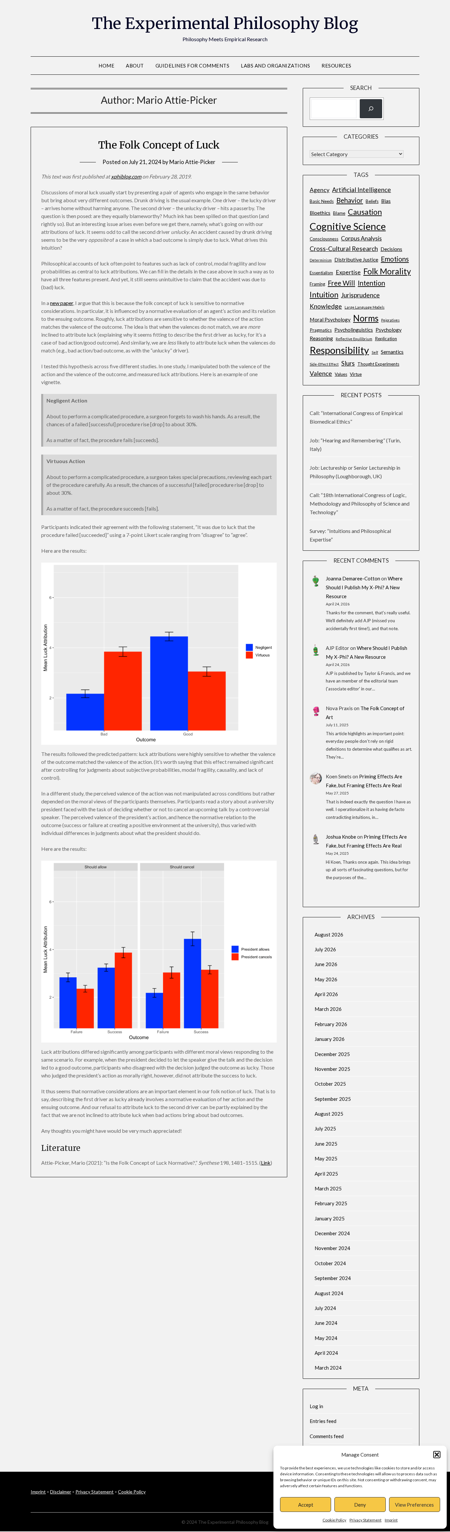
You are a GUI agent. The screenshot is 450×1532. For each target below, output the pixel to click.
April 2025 (326, 1174)
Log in (316, 1406)
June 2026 (326, 964)
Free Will (341, 283)
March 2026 (328, 1009)
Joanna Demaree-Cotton (353, 578)
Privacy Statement (365, 1520)
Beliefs (372, 201)
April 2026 (326, 994)
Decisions (391, 249)
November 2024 (332, 1248)
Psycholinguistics (353, 329)
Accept (305, 1505)
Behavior (349, 200)
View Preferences (414, 1505)
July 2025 (325, 1128)
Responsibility (339, 350)
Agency (319, 189)
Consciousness (324, 238)
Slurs (348, 363)
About (135, 66)
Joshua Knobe (341, 837)
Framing (317, 284)
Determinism (321, 260)
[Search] (371, 108)
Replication (386, 338)
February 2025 (331, 1203)
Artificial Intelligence (361, 189)
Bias (386, 201)
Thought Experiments (378, 364)
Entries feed (323, 1421)
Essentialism (321, 272)
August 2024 (329, 1293)
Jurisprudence (360, 295)
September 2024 (333, 1278)
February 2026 (331, 1024)
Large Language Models (364, 307)
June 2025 (326, 1144)
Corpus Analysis (361, 238)
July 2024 (325, 1308)
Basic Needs (322, 201)
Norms (366, 318)
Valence (321, 373)
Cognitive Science (348, 226)
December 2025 (332, 1054)
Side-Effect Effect (324, 364)
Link (265, 1162)
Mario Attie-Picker (192, 161)
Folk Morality (387, 271)
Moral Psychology (330, 319)
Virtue (356, 374)
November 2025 (332, 1069)
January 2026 (330, 1039)
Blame (339, 213)
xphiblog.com (126, 176)
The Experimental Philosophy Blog (225, 23)
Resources (337, 66)
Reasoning (321, 338)
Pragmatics (321, 330)
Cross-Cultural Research (344, 248)
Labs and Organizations (275, 66)
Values (341, 374)
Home (106, 66)
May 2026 (326, 979)
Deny (360, 1505)
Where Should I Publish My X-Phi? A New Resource (364, 587)
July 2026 (325, 949)
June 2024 (326, 1323)
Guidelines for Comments (192, 66)
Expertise (348, 272)
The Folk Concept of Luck (159, 145)
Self (375, 352)
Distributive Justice (356, 259)
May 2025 (326, 1158)
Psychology (389, 329)
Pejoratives (390, 320)
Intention (371, 283)
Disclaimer (60, 1491)
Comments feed (327, 1436)
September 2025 (333, 1099)
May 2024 (326, 1338)
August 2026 (329, 934)
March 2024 (328, 1368)
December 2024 (332, 1233)
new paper (61, 303)
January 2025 (330, 1218)
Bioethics (320, 212)
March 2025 (328, 1188)
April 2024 (326, 1353)
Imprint (391, 1520)
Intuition (324, 294)
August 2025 (329, 1114)
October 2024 (330, 1263)
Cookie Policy (334, 1520)
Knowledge (326, 306)
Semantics (392, 351)
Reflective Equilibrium (354, 339)
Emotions (395, 259)
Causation (365, 211)
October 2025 (330, 1084)
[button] (437, 1454)
